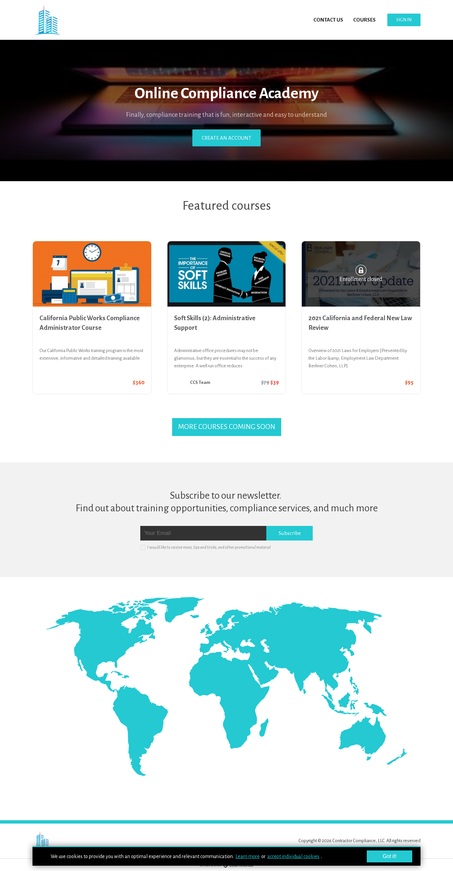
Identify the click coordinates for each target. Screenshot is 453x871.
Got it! (389, 856)
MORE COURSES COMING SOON (226, 427)
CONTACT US (328, 20)
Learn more (247, 856)
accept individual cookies (293, 856)
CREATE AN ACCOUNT (226, 138)
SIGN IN (404, 19)
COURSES (364, 20)
